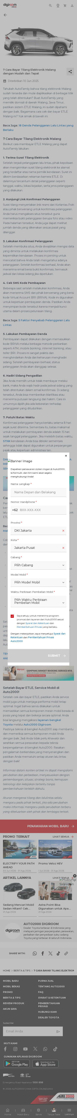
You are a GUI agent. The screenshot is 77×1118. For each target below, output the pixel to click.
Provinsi (16, 522)
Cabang (16, 557)
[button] (38, 456)
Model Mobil (19, 574)
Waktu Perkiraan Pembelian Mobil (33, 591)
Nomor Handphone (24, 501)
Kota (15, 540)
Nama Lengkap (21, 483)
